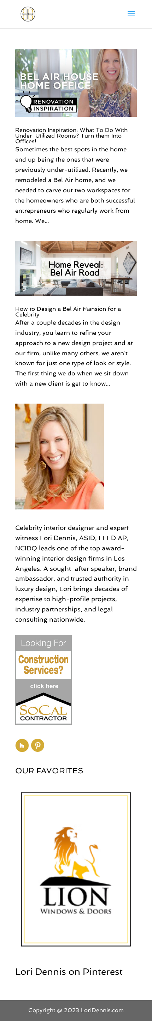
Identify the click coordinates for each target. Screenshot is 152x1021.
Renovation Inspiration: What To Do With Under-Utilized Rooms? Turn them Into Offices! (71, 136)
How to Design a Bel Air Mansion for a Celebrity (68, 312)
